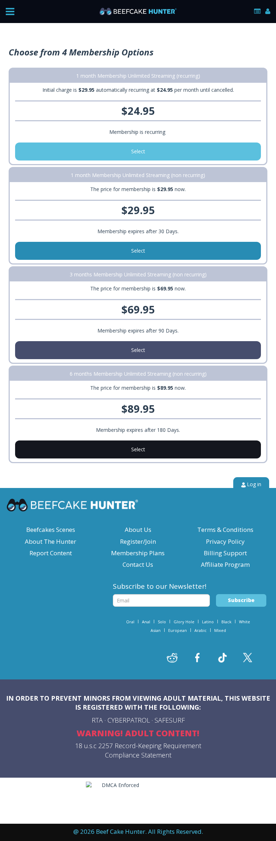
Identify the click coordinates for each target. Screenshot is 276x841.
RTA (97, 720)
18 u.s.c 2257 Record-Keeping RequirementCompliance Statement (138, 750)
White (244, 621)
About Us (138, 529)
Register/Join (138, 541)
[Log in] (267, 11)
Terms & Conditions (225, 529)
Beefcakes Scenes (50, 529)
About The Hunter (50, 541)
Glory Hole (184, 621)
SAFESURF (170, 720)
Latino (208, 621)
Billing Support (225, 553)
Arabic (200, 630)
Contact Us (138, 564)
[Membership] (257, 11)
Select (138, 151)
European (177, 630)
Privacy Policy (225, 541)
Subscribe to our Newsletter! (159, 586)
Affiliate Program (225, 564)
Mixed (220, 630)
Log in (254, 484)
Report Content (50, 553)
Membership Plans (138, 553)
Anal (146, 621)
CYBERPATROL (128, 720)
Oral (130, 621)
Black (226, 621)
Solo (162, 621)
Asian (156, 630)
